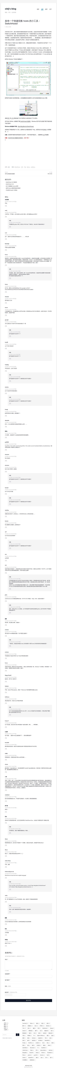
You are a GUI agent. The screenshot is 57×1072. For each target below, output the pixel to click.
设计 (46, 1057)
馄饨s (6, 431)
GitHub (44, 129)
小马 (12, 118)
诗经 (28, 1045)
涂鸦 (48, 1023)
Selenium (42, 1055)
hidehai (6, 686)
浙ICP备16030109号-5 (28, 1067)
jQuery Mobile (43, 1050)
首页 (38, 9)
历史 (42, 1057)
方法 (35, 1033)
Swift (48, 1055)
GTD (37, 1050)
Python (28, 167)
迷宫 (39, 1033)
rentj (6, 210)
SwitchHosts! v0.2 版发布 (11, 182)
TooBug (7, 364)
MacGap (51, 1050)
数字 (51, 1057)
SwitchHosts (17, 167)
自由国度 (7, 199)
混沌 (24, 1040)
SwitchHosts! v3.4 (10, 184)
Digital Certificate (41, 1035)
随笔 (38, 1023)
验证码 (11, 992)
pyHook (30, 1055)
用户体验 (40, 1040)
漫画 (52, 1035)
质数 (44, 1045)
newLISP (31, 1052)
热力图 (45, 1033)
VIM (46, 1038)
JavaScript (25, 1023)
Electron (48, 1025)
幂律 (24, 1038)
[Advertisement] (28, 155)
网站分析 (51, 1033)
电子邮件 (7, 980)
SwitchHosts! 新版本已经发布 (15, 137)
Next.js (38, 1052)
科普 (24, 1045)
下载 (9, 52)
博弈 (48, 1035)
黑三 (8, 118)
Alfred (49, 1045)
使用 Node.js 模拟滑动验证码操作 (13, 188)
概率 (36, 1030)
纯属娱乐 (30, 1025)
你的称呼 (7, 974)
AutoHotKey (25, 1047)
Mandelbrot (47, 1040)
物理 (33, 1045)
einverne (7, 454)
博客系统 (31, 1030)
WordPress (31, 1042)
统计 (52, 1030)
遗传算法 (34, 1040)
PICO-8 (43, 1052)
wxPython (33, 167)
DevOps (34, 1038)
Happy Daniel (8, 675)
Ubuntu (25, 1057)
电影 (37, 1057)
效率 (28, 1040)
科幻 (29, 1028)
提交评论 (28, 1000)
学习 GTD (50, 173)
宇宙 (24, 1035)
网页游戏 (25, 1033)
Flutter (32, 1050)
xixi (44, 134)
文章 (42, 9)
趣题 (34, 1028)
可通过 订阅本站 (7, 1038)
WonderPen (31, 1057)
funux (6, 254)
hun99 (6, 342)
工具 (22, 167)
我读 (43, 1023)
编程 (9, 167)
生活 (36, 1025)
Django (52, 1028)
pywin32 (36, 1055)
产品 (25, 167)
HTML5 (42, 1025)
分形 (50, 1038)
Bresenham (33, 1047)
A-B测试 (29, 1035)
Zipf (43, 1042)
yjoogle (6, 319)
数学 (24, 1025)
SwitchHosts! (12, 45)
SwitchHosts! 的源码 (25, 121)
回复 (6, 205)
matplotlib (40, 1038)
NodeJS (25, 1030)
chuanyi (7, 296)
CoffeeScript (25, 1050)
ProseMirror (50, 1052)
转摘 (28, 1038)
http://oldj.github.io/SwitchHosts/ (26, 126)
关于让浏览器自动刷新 (10, 173)
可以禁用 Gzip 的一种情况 (11, 190)
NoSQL (25, 1042)
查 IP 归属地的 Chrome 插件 (12, 186)
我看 (30, 1033)
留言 (46, 9)
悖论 (48, 1042)
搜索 (17, 1035)
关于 (50, 9)
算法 (39, 1028)
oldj (10, 220)
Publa (24, 1055)
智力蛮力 (39, 1045)
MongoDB (25, 1052)
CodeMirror (44, 1047)
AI (34, 1035)
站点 (8, 986)
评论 (6, 959)
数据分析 (46, 1030)
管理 (53, 1042)
